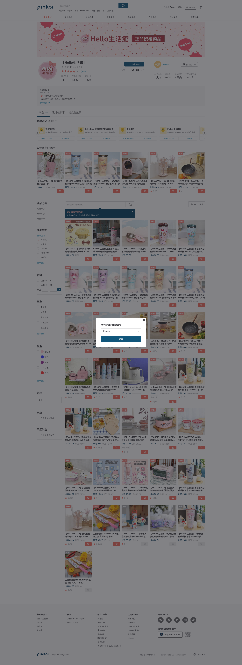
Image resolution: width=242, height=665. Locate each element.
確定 (121, 339)
